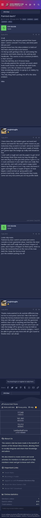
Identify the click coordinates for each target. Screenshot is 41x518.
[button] (2, 4)
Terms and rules (9, 407)
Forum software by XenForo (18, 514)
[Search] (38, 4)
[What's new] (34, 4)
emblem (30, 19)
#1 (39, 34)
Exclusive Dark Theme (10, 404)
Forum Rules (9, 472)
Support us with (19, 480)
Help (31, 407)
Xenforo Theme (30, 516)
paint (36, 19)
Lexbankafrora (20, 430)
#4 (39, 309)
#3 (39, 234)
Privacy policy (22, 407)
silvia (10, 22)
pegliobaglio (12, 129)
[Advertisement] (20, 104)
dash (24, 19)
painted (4, 22)
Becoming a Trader (11, 476)
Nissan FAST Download (13, 488)
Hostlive (18, 516)
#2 (39, 138)
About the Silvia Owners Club (15, 484)
